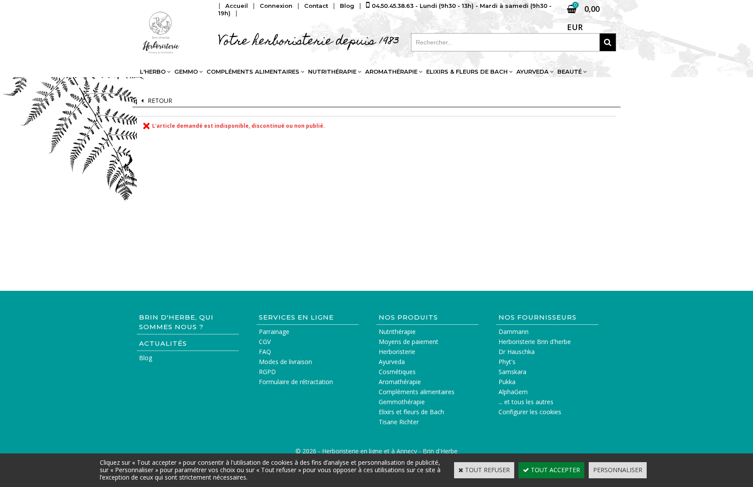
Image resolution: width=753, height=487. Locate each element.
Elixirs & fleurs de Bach (467, 71)
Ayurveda (532, 71)
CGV (265, 341)
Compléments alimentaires (253, 71)
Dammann (514, 331)
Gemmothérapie (402, 402)
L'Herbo (153, 71)
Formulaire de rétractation (296, 382)
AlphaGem (513, 392)
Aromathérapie (391, 71)
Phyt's (507, 362)
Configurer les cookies (530, 412)
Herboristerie (397, 351)
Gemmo (186, 71)
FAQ (265, 351)
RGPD (267, 372)
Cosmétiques (397, 372)
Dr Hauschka (517, 351)
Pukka (507, 382)
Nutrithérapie (332, 71)
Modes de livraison (285, 362)
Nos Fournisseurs (538, 317)
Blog (145, 358)
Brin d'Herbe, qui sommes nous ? (176, 322)
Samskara (512, 372)
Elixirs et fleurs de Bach (411, 412)
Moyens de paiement (408, 341)
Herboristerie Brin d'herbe (535, 341)
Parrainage (274, 331)
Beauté (569, 71)
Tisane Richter (399, 422)
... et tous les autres (526, 402)
